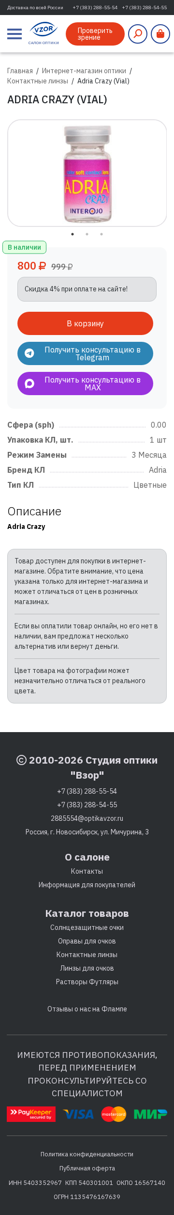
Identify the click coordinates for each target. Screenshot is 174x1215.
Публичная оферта (87, 1168)
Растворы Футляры (87, 981)
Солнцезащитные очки (87, 927)
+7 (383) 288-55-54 (94, 7)
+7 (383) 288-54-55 (144, 7)
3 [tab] (101, 234)
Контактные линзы (37, 81)
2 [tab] (87, 234)
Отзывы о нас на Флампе (87, 1009)
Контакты (87, 871)
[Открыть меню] (14, 34)
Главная (20, 70)
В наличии (24, 246)
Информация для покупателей (87, 884)
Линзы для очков (87, 968)
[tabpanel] (87, 173)
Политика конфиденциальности (87, 1154)
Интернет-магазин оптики (84, 70)
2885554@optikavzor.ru (87, 818)
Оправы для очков (87, 941)
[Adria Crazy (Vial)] (87, 173)
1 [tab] (72, 234)
